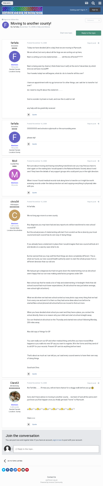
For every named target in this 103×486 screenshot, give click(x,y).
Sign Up (95, 10)
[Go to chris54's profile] (14, 215)
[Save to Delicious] (15, 470)
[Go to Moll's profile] (14, 174)
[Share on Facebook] (7, 470)
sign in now (57, 440)
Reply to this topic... (25, 449)
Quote (34, 115)
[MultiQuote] (28, 114)
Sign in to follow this (11, 19)
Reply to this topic (89, 33)
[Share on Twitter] (3, 470)
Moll (14, 160)
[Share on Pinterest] (27, 470)
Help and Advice (43, 27)
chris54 (15, 201)
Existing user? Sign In (78, 10)
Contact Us (51, 477)
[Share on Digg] (11, 470)
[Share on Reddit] (19, 470)
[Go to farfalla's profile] (5, 25)
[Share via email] (23, 470)
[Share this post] (98, 43)
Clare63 (14, 382)
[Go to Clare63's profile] (14, 396)
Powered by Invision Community (51, 482)
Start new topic (66, 33)
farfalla (16, 27)
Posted (37, 43)
